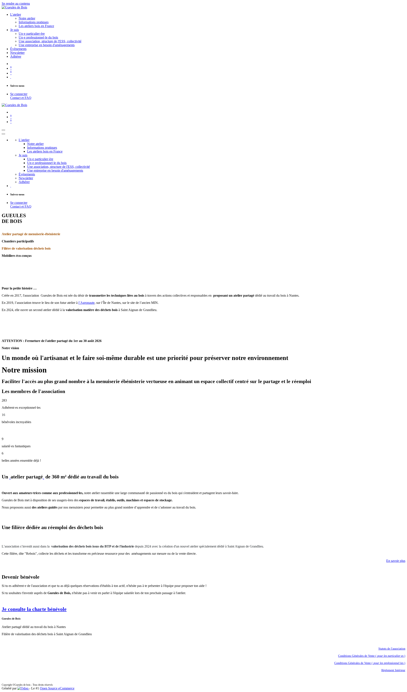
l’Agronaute (86, 302)
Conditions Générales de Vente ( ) (371, 655)
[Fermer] (3, 134)
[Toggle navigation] (3, 130)
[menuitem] (15, 14)
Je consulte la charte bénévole (34, 609)
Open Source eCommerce (57, 688)
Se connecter (18, 94)
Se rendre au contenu (16, 3)
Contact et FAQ (20, 98)
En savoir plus (395, 561)
